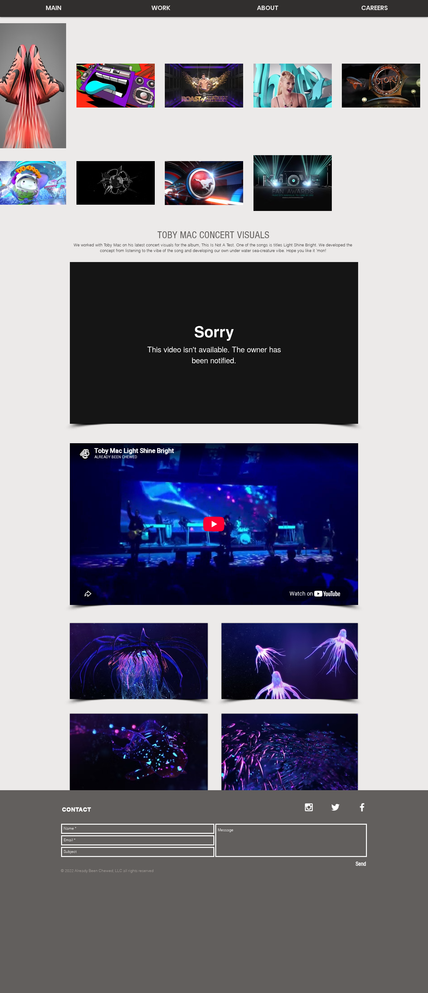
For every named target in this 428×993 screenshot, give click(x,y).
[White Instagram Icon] (308, 807)
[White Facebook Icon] (362, 807)
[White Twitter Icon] (335, 807)
